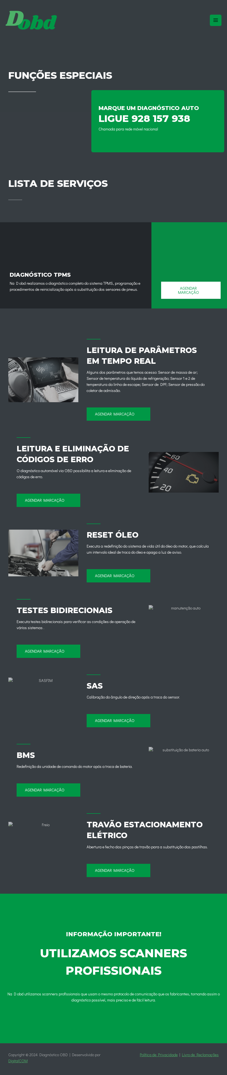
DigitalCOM (18, 1060)
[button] (191, 290)
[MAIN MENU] (215, 20)
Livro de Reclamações (200, 1054)
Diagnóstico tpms (40, 274)
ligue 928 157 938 (144, 118)
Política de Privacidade (159, 1054)
